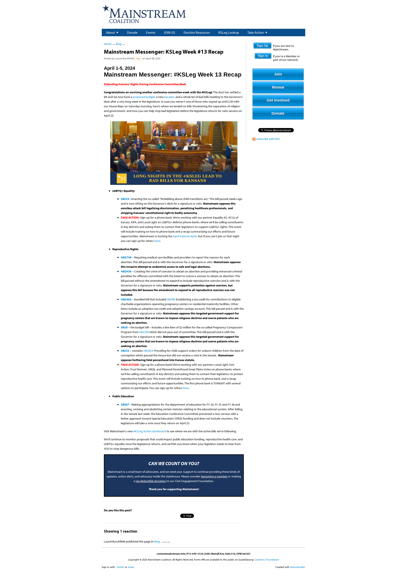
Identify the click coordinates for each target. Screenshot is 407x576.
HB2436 (126, 271)
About (110, 32)
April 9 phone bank (185, 236)
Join (278, 74)
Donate (132, 32)
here (157, 241)
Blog (118, 44)
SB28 (124, 327)
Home (108, 44)
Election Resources (197, 32)
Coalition (259, 559)
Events (150, 32)
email (131, 567)
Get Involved (278, 100)
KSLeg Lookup (228, 32)
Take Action (255, 32)
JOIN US (169, 32)
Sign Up (262, 45)
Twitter (120, 567)
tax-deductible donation (151, 481)
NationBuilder (297, 567)
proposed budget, (144, 97)
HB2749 (126, 257)
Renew (278, 87)
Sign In (263, 55)
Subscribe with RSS (268, 139)
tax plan (169, 97)
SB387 (125, 404)
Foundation (272, 559)
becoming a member (214, 476)
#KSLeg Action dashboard (150, 431)
